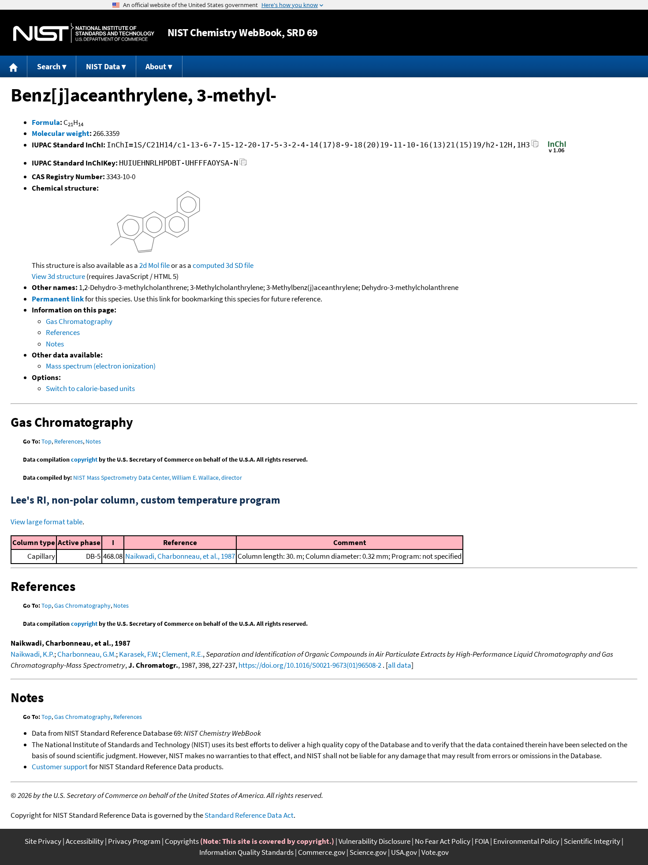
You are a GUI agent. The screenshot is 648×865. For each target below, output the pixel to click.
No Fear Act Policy (442, 841)
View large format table (46, 522)
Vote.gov (435, 852)
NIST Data (103, 66)
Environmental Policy (526, 841)
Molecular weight (60, 133)
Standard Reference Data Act (249, 815)
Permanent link (58, 299)
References (63, 332)
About (155, 66)
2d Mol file (154, 265)
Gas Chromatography (79, 321)
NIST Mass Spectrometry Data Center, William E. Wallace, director (157, 477)
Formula (46, 122)
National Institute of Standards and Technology (83, 33)
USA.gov (404, 852)
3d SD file (239, 265)
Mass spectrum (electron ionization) (101, 366)
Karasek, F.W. (139, 654)
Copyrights (182, 841)
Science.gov (368, 852)
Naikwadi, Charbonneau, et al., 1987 (180, 556)
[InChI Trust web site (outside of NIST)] (557, 152)
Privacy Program (134, 841)
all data (399, 665)
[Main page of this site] (13, 66)
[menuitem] (13, 66)
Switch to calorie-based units (90, 388)
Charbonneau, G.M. (86, 654)
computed (208, 265)
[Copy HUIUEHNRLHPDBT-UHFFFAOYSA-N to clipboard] (243, 164)
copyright (84, 459)
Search (48, 66)
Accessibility (85, 841)
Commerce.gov (321, 852)
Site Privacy (43, 841)
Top (46, 441)
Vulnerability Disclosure (374, 841)
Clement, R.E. (182, 654)
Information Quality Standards (246, 852)
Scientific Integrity (592, 841)
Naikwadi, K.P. (32, 654)
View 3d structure (58, 276)
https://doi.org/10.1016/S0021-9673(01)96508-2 (309, 665)
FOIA (482, 841)
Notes (55, 344)
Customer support (60, 766)
